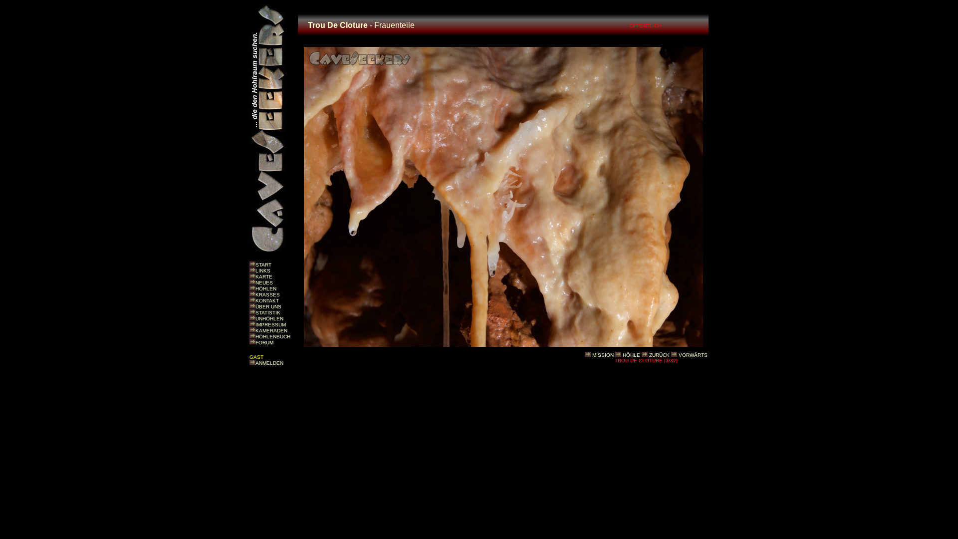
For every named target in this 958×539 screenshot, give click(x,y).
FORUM (264, 342)
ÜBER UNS (268, 306)
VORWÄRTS (693, 355)
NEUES (264, 282)
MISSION (603, 355)
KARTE (263, 276)
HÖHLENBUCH (272, 336)
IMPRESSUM (270, 324)
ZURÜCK (659, 355)
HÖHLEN (265, 288)
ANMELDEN (269, 363)
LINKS (262, 270)
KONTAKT (267, 300)
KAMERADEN (271, 330)
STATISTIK (267, 312)
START (263, 265)
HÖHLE (631, 355)
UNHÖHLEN (269, 318)
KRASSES (267, 294)
